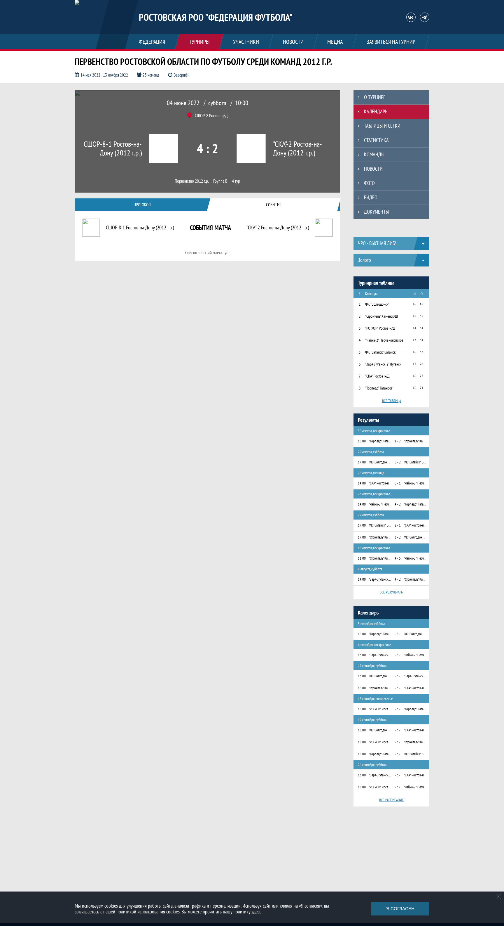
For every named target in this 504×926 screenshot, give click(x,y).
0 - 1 (398, 483)
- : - (397, 633)
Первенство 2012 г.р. (192, 181)
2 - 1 (398, 525)
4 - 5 (398, 558)
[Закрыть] (499, 896)
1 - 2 (398, 441)
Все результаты (391, 592)
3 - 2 (398, 537)
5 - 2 (398, 462)
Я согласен (400, 908)
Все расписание (391, 799)
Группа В (220, 181)
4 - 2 (398, 504)
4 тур (236, 181)
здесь (256, 911)
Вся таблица (391, 400)
